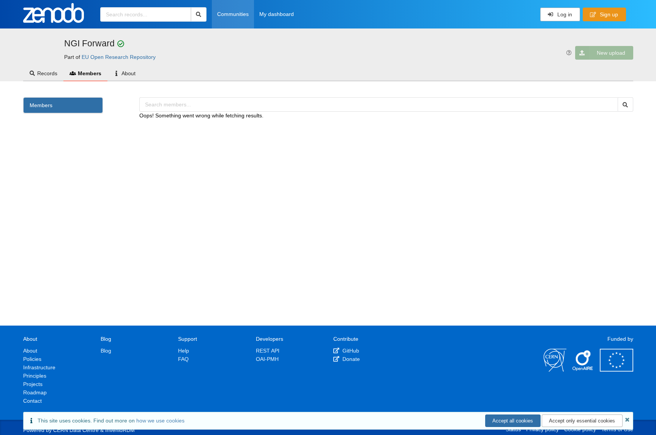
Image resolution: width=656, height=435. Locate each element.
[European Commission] (616, 370)
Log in (564, 14)
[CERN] (555, 370)
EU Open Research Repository (119, 57)
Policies (32, 359)
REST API (267, 351)
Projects (33, 384)
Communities (233, 14)
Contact (32, 401)
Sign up (608, 14)
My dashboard (276, 14)
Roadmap (35, 392)
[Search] (199, 14)
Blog (106, 351)
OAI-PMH (267, 359)
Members (89, 73)
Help (183, 351)
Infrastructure (39, 367)
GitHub (350, 351)
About (128, 73)
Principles (34, 376)
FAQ (183, 359)
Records (47, 73)
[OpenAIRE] (583, 370)
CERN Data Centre (76, 430)
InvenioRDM (120, 430)
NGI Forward (90, 43)
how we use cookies (160, 421)
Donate (350, 359)
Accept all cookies (512, 421)
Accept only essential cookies (582, 421)
